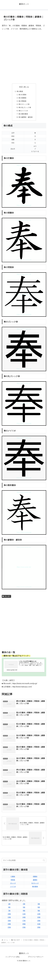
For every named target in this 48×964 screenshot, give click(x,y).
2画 (24, 904)
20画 (23, 924)
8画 (24, 910)
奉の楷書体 (22, 98)
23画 (23, 927)
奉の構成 (20, 91)
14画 (23, 917)
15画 (38, 917)
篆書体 (35, 880)
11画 (23, 914)
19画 (9, 924)
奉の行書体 (22, 94)
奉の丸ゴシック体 (25, 107)
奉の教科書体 (23, 114)
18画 (38, 920)
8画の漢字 (7, 596)
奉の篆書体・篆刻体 (26, 117)
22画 (9, 927)
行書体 (13, 876)
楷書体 (35, 876)
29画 (38, 927)
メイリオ (13, 886)
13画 (9, 917)
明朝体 (13, 880)
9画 (39, 910)
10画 (9, 914)
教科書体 (35, 886)
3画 (39, 904)
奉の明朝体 (22, 101)
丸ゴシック (35, 883)
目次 (21, 87)
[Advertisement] (24, 57)
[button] (44, 860)
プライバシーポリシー (35, 957)
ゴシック (13, 883)
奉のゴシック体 (24, 104)
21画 (38, 924)
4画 (9, 907)
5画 (24, 907)
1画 (9, 904)
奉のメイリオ (23, 111)
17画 (23, 920)
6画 (39, 907)
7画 (9, 910)
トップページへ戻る (12, 957)
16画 (9, 920)
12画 (38, 914)
